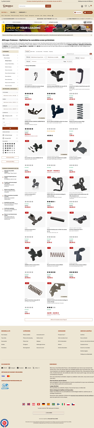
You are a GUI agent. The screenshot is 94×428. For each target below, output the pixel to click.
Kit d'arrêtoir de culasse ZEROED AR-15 (34, 157)
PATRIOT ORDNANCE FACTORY (31, 192)
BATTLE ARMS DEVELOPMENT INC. (76, 192)
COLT (48, 263)
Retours (60, 344)
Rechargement (31, 15)
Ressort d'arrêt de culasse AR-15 (32, 300)
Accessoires (37, 15)
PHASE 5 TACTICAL (73, 44)
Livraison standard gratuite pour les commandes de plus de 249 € (44, 1)
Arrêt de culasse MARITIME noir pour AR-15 (57, 86)
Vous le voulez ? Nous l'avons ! (10, 173)
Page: (65, 61)
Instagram (13, 368)
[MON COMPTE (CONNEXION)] (82, 6)
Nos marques (4, 334)
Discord (5, 367)
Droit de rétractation (62, 347)
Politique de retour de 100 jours (85, 1)
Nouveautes (4, 341)
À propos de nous (84, 344)
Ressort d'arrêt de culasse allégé (76, 121)
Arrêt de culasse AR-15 (30, 194)
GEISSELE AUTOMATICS (85, 44)
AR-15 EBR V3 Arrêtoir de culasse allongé (34, 86)
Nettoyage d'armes (41, 344)
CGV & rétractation (62, 341)
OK (10, 128)
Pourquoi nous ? (61, 334)
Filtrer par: (28, 57)
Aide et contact (6, 1)
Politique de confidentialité (86, 354)
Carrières (82, 334)
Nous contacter (83, 338)
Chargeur (26, 15)
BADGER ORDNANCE (73, 263)
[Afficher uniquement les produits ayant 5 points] (10, 143)
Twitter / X (37, 368)
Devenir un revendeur (85, 347)
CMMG (26, 156)
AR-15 (38, 46)
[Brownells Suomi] (58, 404)
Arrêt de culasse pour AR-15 (75, 229)
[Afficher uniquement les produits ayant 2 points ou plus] (10, 150)
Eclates (3, 344)
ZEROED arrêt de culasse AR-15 (32, 264)
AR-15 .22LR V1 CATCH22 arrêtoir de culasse (57, 121)
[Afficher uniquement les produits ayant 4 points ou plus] (10, 146)
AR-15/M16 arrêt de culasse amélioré (77, 264)
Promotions (89, 12)
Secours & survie (40, 347)
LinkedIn (29, 368)
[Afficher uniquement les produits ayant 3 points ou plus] (10, 148)
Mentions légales (84, 351)
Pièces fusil (22, 15)
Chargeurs (25, 344)
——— (52, 15)
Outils (41, 15)
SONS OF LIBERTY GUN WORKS (75, 228)
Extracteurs (49, 315)
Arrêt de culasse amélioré (75, 157)
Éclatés (13, 12)
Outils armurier (40, 338)
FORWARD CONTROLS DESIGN (53, 156)
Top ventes (3, 338)
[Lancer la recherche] (48, 6)
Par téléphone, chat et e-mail (10, 179)
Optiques (44, 15)
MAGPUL (5, 46)
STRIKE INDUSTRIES (73, 156)
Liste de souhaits (86, 6)
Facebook (21, 368)
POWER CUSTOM (50, 298)
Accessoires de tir (40, 334)
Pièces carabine (7, 15)
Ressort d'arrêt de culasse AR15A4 (55, 264)
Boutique (4, 12)
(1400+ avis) (50, 18)
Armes (2, 15)
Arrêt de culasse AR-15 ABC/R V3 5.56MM (56, 157)
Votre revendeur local (62, 338)
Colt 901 (31, 46)
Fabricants (22, 12)
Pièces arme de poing (15, 15)
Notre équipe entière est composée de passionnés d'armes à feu (9, 218)
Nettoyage (49, 15)
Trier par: (28, 61)
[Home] (3, 22)
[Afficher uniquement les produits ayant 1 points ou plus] (10, 152)
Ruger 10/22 (22, 46)
